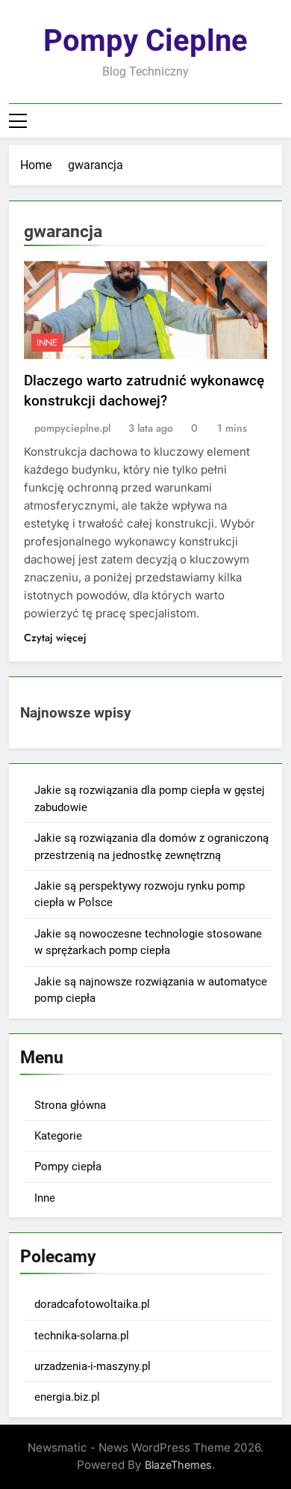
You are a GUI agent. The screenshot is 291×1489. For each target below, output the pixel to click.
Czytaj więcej (55, 637)
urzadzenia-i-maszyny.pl (92, 1366)
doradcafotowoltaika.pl (92, 1304)
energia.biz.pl (67, 1397)
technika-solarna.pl (81, 1335)
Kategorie (58, 1136)
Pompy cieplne (145, 40)
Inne (47, 342)
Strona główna (70, 1105)
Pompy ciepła (67, 1166)
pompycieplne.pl (72, 428)
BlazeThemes (178, 1464)
